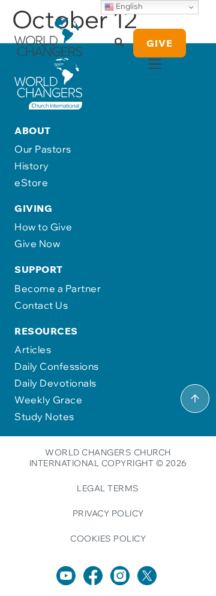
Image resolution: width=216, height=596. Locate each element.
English (128, 6)
